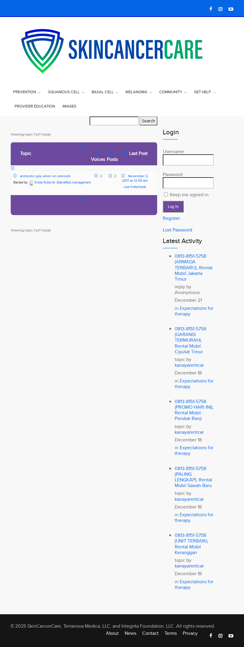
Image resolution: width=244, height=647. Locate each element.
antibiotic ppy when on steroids (45, 175)
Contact (150, 633)
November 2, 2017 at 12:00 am (135, 178)
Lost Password (177, 230)
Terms (171, 633)
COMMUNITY (170, 91)
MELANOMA (136, 91)
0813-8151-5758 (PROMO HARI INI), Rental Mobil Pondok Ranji (194, 410)
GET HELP (202, 91)
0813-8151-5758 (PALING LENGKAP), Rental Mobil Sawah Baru (193, 477)
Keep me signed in (189, 194)
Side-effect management (74, 182)
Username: (174, 151)
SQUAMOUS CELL (64, 91)
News (130, 633)
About (112, 633)
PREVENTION (24, 91)
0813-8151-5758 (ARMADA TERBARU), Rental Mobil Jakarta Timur (193, 267)
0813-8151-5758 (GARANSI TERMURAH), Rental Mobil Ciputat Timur (190, 340)
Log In (173, 206)
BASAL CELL (103, 91)
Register (171, 218)
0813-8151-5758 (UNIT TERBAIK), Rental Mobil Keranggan (192, 544)
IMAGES (69, 106)
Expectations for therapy (194, 311)
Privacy (190, 633)
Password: (173, 174)
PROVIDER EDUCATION (35, 106)
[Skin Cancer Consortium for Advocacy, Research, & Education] (122, 50)
